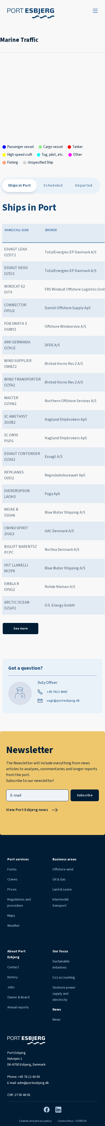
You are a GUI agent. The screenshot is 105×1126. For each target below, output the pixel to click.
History (12, 977)
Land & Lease (62, 889)
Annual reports (18, 1007)
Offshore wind (62, 869)
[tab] (19, 185)
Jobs (11, 987)
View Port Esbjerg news (27, 809)
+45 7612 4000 (57, 691)
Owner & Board (18, 997)
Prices (12, 889)
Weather (13, 925)
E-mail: (28, 1083)
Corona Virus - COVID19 (72, 1121)
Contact (13, 967)
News (56, 1019)
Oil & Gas (59, 879)
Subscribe (85, 795)
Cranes (12, 879)
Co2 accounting (63, 977)
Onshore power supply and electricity (63, 993)
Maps (11, 915)
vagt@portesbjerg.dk (63, 700)
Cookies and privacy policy (35, 1121)
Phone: (23, 1076)
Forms (12, 869)
